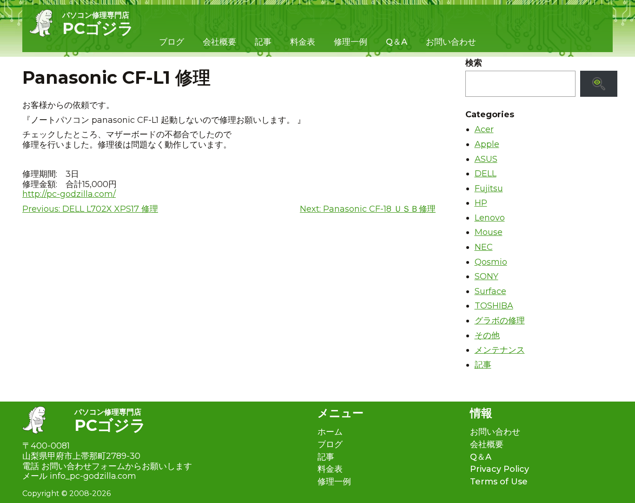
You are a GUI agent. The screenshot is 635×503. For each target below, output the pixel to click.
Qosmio (491, 262)
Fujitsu (489, 188)
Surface (490, 291)
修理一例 (350, 42)
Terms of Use (499, 482)
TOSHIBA (494, 306)
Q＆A (396, 42)
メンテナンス (500, 350)
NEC (484, 247)
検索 (473, 63)
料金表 (302, 42)
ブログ (171, 42)
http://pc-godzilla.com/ (69, 194)
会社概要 (219, 42)
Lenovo (490, 218)
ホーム (330, 432)
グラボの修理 (500, 320)
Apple (487, 144)
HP (481, 203)
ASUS (486, 159)
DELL (485, 173)
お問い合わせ (451, 42)
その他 (487, 335)
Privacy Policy (499, 469)
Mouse (489, 232)
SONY (486, 276)
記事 (263, 42)
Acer (484, 129)
